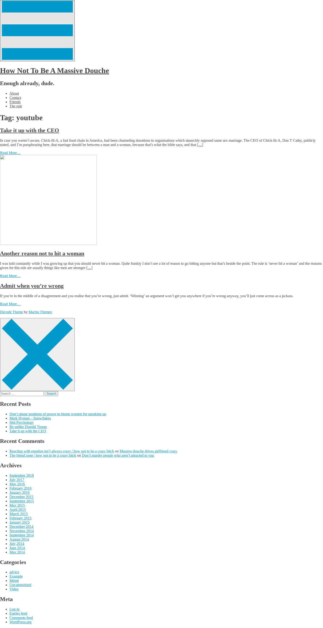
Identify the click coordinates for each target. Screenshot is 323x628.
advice (14, 572)
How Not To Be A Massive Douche (54, 70)
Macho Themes (40, 312)
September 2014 (21, 535)
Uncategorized (20, 585)
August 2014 (19, 539)
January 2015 (19, 522)
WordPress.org (20, 622)
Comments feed (21, 618)
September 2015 (21, 501)
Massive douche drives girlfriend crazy (148, 451)
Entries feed (18, 613)
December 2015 (21, 497)
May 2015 (17, 505)
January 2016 (19, 493)
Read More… (10, 153)
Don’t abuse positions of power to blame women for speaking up (57, 414)
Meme (14, 581)
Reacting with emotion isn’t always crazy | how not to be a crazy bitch (61, 451)
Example (16, 576)
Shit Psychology (21, 422)
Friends (15, 102)
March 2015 (18, 514)
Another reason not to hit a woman (42, 253)
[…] (200, 145)
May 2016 (17, 484)
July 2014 (16, 544)
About (14, 93)
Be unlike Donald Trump (28, 427)
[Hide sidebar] (37, 354)
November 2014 (21, 531)
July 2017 (16, 480)
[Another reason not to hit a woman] (48, 244)
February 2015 (20, 518)
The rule (15, 106)
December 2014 (21, 527)
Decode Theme (11, 312)
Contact (15, 98)
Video (13, 589)
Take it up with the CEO (29, 130)
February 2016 (20, 488)
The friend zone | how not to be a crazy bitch (42, 455)
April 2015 (17, 510)
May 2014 (17, 552)
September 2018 (21, 475)
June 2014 (17, 548)
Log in (14, 609)
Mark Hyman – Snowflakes (30, 418)
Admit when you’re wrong (32, 286)
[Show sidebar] (37, 30)
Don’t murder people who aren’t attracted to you (118, 455)
